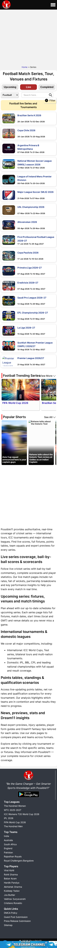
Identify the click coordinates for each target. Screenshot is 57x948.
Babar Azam (10, 878)
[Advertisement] (28, 37)
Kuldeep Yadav (12, 890)
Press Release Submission (17, 921)
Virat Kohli (9, 870)
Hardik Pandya (11, 882)
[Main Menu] (53, 4)
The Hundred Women (15, 805)
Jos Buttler (9, 895)
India (6, 836)
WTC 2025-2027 (12, 810)
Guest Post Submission (16, 917)
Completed (47, 87)
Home (25, 67)
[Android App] (28, 797)
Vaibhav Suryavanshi (14, 899)
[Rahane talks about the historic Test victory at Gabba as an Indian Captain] (41, 422)
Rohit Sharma (11, 874)
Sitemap (8, 925)
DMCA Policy (10, 912)
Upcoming (10, 87)
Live (28, 87)
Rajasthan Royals (13, 856)
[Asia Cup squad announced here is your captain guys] (14, 442)
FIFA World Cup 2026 (15, 822)
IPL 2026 (8, 818)
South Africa (10, 844)
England (8, 848)
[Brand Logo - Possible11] (28, 779)
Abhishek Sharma (13, 886)
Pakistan (8, 852)
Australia (8, 840)
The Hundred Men (13, 826)
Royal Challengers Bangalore (19, 860)
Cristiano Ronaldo (13, 903)
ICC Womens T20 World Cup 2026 (21, 814)
